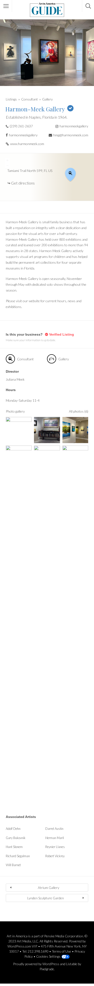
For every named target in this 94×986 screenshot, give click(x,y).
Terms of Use (61, 951)
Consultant (29, 99)
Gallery (47, 99)
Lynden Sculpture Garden (45, 898)
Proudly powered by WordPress (36, 964)
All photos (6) (78, 411)
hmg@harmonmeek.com (70, 135)
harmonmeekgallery (74, 126)
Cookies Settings (48, 956)
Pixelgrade (47, 969)
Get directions (23, 183)
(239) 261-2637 (21, 126)
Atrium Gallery (48, 888)
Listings (11, 99)
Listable (71, 964)
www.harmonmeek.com (27, 144)
